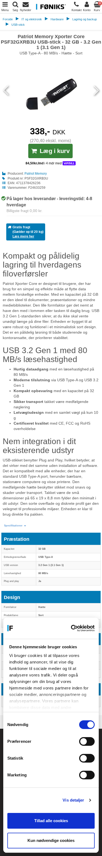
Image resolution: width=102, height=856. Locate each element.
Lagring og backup (84, 19)
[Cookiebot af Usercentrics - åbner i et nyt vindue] (72, 628)
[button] (15, 525)
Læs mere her (23, 236)
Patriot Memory (35, 173)
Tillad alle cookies (51, 820)
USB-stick (18, 24)
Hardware (57, 19)
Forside (8, 19)
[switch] (87, 741)
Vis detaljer (73, 800)
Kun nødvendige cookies (51, 840)
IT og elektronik (31, 19)
